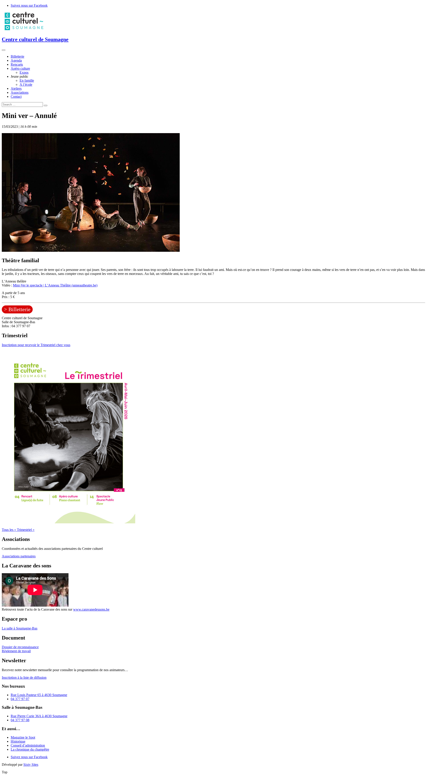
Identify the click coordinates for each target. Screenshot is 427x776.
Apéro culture (20, 68)
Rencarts (17, 64)
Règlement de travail (16, 651)
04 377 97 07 (20, 699)
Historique (18, 741)
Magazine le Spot (23, 737)
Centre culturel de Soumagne (35, 39)
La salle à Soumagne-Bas (19, 628)
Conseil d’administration (28, 745)
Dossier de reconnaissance (20, 647)
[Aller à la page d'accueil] (24, 30)
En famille (27, 80)
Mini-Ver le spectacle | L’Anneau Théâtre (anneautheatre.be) (55, 285)
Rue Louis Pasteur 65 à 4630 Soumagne (39, 695)
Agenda (16, 60)
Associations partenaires (19, 556)
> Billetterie (17, 309)
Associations (19, 92)
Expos (24, 72)
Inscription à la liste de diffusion (24, 677)
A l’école (26, 84)
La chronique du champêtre (30, 749)
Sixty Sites (30, 764)
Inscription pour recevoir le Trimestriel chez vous (36, 345)
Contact (16, 96)
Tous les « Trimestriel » (18, 530)
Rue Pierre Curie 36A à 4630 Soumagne (39, 716)
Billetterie (17, 56)
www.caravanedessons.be (91, 609)
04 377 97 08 (20, 720)
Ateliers (16, 88)
